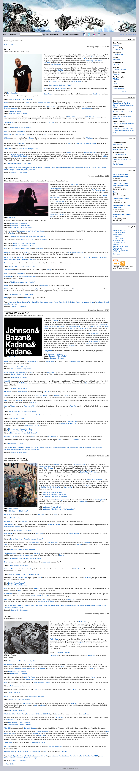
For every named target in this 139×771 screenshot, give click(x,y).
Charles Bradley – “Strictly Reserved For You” (24, 574)
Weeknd (32, 169)
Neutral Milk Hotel (80, 168)
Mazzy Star (74, 184)
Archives (13, 34)
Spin (51, 216)
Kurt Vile (56, 464)
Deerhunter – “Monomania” (19, 565)
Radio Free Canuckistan (121, 250)
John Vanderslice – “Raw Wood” (18, 367)
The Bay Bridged (74, 361)
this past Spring (56, 64)
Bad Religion (8, 664)
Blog (4, 34)
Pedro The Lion (96, 326)
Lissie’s (34, 263)
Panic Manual (117, 248)
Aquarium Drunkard (119, 230)
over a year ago (94, 341)
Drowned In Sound (10, 436)
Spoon (70, 143)
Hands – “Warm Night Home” (17, 585)
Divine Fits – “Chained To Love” (23, 245)
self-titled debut (94, 333)
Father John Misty (61, 88)
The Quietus (8, 743)
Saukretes (52, 81)
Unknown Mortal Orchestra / (20, 686)
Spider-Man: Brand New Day (122, 159)
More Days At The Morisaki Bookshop (122, 117)
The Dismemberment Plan (27, 276)
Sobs (115, 192)
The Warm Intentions (98, 190)
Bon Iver (61, 555)
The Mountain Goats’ (24, 231)
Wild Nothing (52, 436)
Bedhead (72, 328)
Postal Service (74, 756)
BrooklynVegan (118, 234)
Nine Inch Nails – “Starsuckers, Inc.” (20, 429)
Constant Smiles (123, 199)
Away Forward (118, 205)
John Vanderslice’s (32, 361)
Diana (27, 103)
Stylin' (7, 49)
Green (115, 84)
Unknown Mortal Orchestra (42, 682)
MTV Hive (7, 289)
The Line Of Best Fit (53, 487)
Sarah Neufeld (48, 94)
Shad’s (93, 57)
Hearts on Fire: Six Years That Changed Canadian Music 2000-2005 (123, 130)
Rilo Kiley (41, 514)
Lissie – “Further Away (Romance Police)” (23, 266)
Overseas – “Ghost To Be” (58, 356)
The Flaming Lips (33, 289)
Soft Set (127, 205)
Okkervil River (28, 252)
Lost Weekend (117, 50)
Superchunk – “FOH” (17, 418)
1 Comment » (21, 306)
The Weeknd (8, 122)
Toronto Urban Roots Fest (39, 596)
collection (124, 91)
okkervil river (91, 168)
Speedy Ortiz (21, 131)
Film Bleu (116, 79)
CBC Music (22, 143)
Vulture (66, 395)
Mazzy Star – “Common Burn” (20, 225)
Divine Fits (78, 143)
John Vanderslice (72, 447)
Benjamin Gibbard (30, 728)
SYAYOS (116, 176)
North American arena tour (67, 423)
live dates (72, 345)
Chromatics (44, 285)
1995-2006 (116, 59)
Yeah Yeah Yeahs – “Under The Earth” (22, 550)
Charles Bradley (27, 569)
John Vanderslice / (21, 369)
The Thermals (9, 525)
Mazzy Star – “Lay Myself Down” (21, 227)
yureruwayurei (123, 174)
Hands (40, 578)
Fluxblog (116, 236)
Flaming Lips (44, 302)
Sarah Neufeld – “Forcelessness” (21, 99)
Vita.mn (12, 406)
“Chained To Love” (27, 240)
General (13, 172)
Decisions (116, 64)
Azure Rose (117, 207)
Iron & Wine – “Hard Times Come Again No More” (26, 539)
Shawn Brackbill (12, 508)
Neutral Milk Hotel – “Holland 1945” (19, 163)
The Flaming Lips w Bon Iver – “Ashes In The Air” (25, 558)
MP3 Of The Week (52, 34)
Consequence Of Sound (12, 526)
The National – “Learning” (18, 377)
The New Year (83, 328)
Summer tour (82, 502)
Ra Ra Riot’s (27, 703)
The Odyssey (117, 145)
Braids (6, 106)
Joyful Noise (23, 383)
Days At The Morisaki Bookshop (123, 123)
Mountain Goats (89, 302)
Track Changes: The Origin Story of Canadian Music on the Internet (123, 105)
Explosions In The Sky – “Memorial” (20, 431)
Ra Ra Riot (83, 756)
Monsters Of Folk (74, 326)
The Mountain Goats (38, 743)
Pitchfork (7, 252)
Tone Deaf (7, 149)
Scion (59, 440)
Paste (6, 263)
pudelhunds (123, 176)
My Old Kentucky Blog (120, 246)
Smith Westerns (22, 392)
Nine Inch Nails (72, 421)
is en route (41, 735)
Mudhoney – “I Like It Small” (52, 507)
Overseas (55, 320)
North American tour (11, 108)
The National (51, 372)
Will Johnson (61, 326)
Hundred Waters (86, 108)
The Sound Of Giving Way (16, 312)
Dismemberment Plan (24, 302)
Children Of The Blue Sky (20, 156)
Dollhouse (116, 45)
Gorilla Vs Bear (118, 238)
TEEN (35, 689)
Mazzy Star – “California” (18, 224)
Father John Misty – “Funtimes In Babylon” (23, 411)
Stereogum (8, 117)
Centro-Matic (103, 324)
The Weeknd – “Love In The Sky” (20, 127)
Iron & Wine (39, 533)
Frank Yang (11, 217)
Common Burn (11, 178)
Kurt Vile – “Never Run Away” (52, 492)
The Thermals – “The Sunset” (23, 530)
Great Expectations (119, 154)
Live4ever (116, 244)
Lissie (69, 302)
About (105, 34)
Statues (8, 616)
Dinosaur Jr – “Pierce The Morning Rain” (22, 661)
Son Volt (7, 746)
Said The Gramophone (120, 252)
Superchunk (26, 449)
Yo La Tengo (85, 714)
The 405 (7, 728)
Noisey (6, 285)
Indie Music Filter (118, 240)
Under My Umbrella (119, 69)
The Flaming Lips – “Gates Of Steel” (21, 294)
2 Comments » (22, 172)
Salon (6, 395)
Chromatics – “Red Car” (16, 443)
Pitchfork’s (27, 298)
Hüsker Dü (82, 622)
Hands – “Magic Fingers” (16, 583)
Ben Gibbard (21, 756)
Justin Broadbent (12, 93)
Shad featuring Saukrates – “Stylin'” (60, 85)
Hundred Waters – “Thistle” (18, 113)
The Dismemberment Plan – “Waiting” (22, 282)
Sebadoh (7, 381)
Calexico (36, 588)
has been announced (17, 154)
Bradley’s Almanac (119, 232)
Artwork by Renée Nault (128, 34)
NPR (5, 248)
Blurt (44, 751)
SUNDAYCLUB (118, 55)
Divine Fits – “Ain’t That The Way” (24, 243)
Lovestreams (10, 719)
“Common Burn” (59, 201)
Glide (19, 590)
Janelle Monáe (9, 270)
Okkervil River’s (72, 117)
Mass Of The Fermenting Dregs (122, 215)
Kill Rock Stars (22, 578)
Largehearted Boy (119, 242)
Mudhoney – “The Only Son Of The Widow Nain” (59, 509)
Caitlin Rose (24, 521)
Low (5, 298)
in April (69, 152)
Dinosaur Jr (54, 655)
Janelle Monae (53, 302)
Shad (6, 169)
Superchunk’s (21, 415)
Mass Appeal (76, 81)
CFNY (63, 666)
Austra (45, 134)
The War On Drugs (79, 464)
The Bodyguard (118, 164)
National (81, 447)
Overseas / (57, 358)
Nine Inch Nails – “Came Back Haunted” (23, 433)
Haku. (115, 174)
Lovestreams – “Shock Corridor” (19, 723)
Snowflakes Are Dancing (15, 458)
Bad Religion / (18, 673)
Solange (30, 138)
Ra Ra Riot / (17, 710)
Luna (115, 199)
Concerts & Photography (70, 34)
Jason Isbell (39, 248)
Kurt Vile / (56, 496)
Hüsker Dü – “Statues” (63, 652)
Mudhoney (58, 500)
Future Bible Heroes (41, 395)
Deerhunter (8, 562)
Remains (116, 74)
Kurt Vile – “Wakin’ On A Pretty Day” (54, 494)
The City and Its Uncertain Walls (123, 112)
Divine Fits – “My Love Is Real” (19, 699)
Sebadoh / (18, 388)
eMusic (12, 569)
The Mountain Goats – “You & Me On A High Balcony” (27, 236)
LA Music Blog (9, 751)
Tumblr (11, 233)
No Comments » (22, 610)
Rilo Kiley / (16, 518)
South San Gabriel (50, 326)
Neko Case (20, 257)
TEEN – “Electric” (14, 693)
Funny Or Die (8, 257)
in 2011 (105, 156)
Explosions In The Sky (31, 425)
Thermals (7, 607)
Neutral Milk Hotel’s (90, 152)
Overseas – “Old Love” (55, 354)
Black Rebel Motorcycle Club (28, 149)
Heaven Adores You (119, 149)
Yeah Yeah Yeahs (52, 542)
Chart (6, 103)
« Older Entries (9, 44)
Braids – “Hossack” (16, 111)
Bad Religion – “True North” (17, 672)
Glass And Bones (118, 89)
